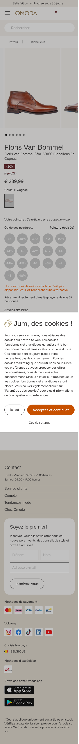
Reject (14, 409)
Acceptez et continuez (51, 410)
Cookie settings (39, 422)
